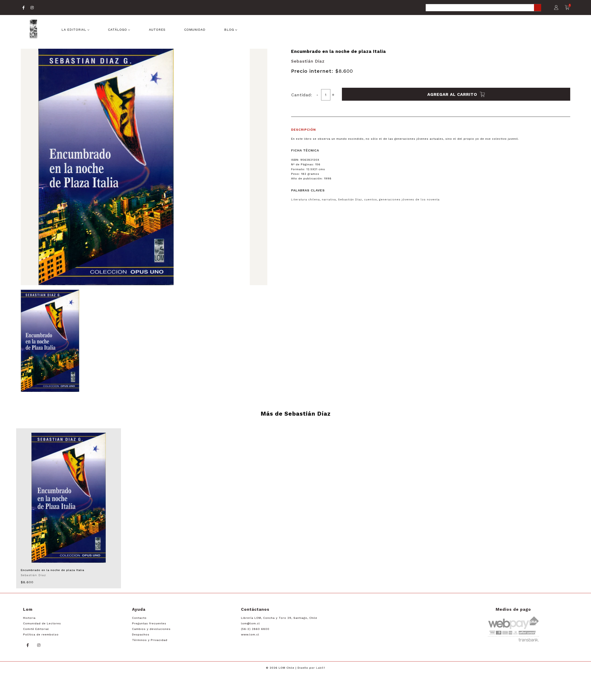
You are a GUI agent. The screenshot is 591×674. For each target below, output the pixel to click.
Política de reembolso (41, 634)
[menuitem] (75, 29)
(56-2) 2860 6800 (255, 629)
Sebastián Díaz (308, 61)
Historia (29, 618)
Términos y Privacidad (149, 640)
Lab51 (320, 667)
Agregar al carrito (453, 94)
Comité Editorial (36, 629)
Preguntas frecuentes (149, 623)
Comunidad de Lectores (42, 623)
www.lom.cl (250, 634)
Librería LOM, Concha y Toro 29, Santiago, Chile (279, 618)
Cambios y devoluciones (151, 629)
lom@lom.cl (250, 623)
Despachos (140, 634)
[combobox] (483, 8)
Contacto (139, 618)
